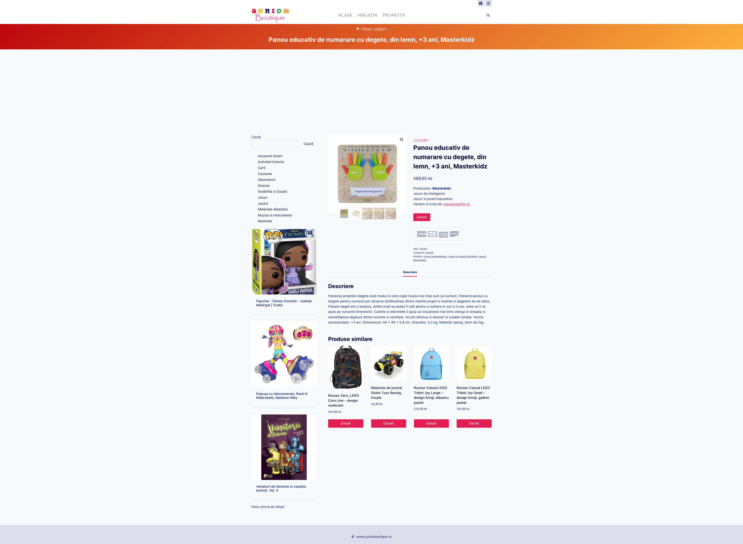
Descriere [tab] (410, 272)
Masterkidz (419, 260)
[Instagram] (488, 3)
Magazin (367, 15)
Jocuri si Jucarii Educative (463, 256)
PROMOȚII (394, 15)
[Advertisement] (371, 92)
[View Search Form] (488, 15)
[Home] (358, 29)
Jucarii (421, 140)
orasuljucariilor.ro (456, 204)
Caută (256, 137)
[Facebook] (481, 3)
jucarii (482, 256)
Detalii (422, 217)
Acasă (345, 15)
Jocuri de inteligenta (435, 256)
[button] (401, 139)
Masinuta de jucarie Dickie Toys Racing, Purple (386, 393)
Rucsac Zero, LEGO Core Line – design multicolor (343, 400)
